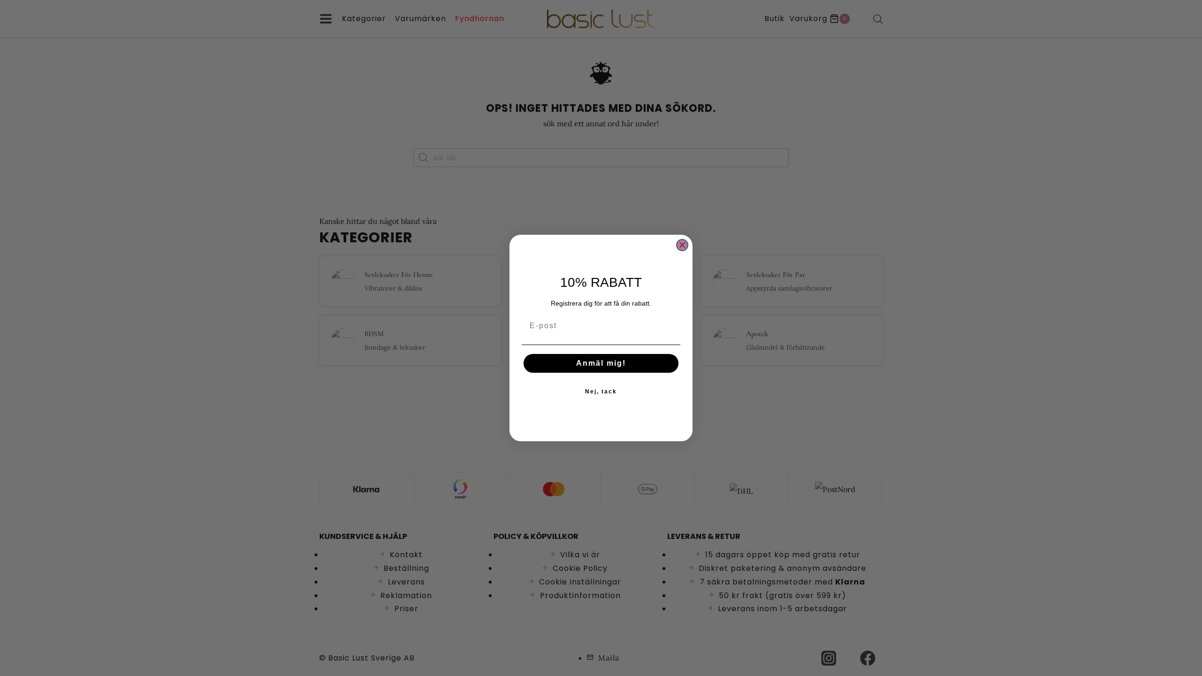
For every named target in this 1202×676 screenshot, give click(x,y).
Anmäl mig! (601, 363)
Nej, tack (601, 391)
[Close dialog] (682, 245)
